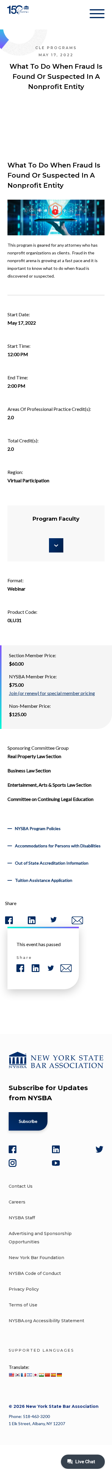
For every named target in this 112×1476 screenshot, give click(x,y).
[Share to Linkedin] (32, 923)
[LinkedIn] (56, 1149)
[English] (11, 1374)
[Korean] (17, 1374)
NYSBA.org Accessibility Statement (46, 1320)
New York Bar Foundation (36, 1257)
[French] (23, 1374)
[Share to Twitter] (53, 921)
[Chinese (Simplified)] (47, 1374)
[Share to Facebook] (9, 923)
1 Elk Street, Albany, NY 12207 (37, 1423)
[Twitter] (99, 1149)
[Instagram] (12, 1163)
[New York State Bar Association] (18, 15)
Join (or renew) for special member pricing (52, 693)
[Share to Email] (77, 923)
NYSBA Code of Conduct (35, 1273)
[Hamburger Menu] (97, 14)
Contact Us (21, 1186)
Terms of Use (23, 1305)
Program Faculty (56, 519)
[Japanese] (35, 1374)
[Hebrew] (29, 1374)
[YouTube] (56, 1163)
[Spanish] (53, 1374)
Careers (17, 1202)
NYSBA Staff (22, 1217)
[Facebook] (12, 1149)
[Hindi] (41, 1374)
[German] (59, 1374)
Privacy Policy (24, 1289)
